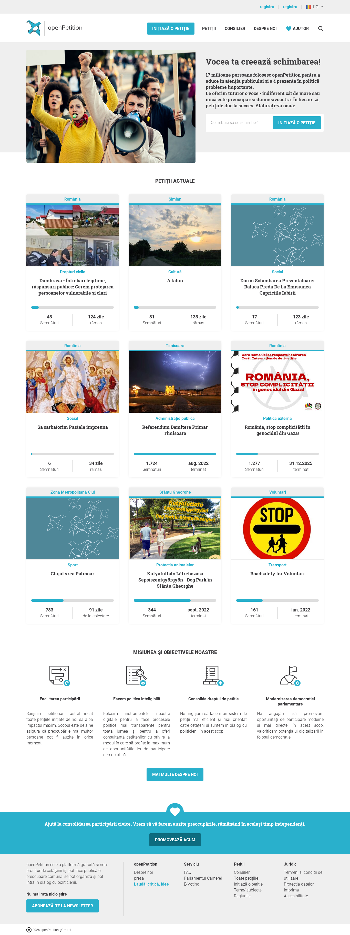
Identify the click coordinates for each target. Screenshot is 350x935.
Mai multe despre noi (175, 774)
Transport (277, 565)
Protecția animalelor (175, 565)
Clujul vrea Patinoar (72, 573)
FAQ (187, 872)
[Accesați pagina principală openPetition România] (55, 27)
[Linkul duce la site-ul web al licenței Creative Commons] (29, 929)
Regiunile (242, 896)
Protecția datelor (299, 884)
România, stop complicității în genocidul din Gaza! (277, 430)
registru (267, 6)
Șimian (175, 199)
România (72, 199)
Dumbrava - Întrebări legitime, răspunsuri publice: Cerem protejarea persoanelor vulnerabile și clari (73, 286)
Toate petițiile (246, 878)
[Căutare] (320, 29)
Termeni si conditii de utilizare (303, 875)
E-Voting (191, 884)
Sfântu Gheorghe (175, 492)
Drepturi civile (72, 271)
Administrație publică (175, 418)
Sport (73, 565)
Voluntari (277, 492)
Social (277, 271)
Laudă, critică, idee (151, 884)
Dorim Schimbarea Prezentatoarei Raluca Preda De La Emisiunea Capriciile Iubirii (277, 286)
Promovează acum (175, 839)
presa (139, 878)
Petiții (209, 28)
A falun (175, 280)
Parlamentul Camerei (203, 878)
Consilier (235, 28)
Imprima (291, 890)
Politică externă (277, 418)
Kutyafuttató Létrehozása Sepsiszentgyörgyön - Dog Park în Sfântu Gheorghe (175, 579)
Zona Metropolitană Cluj (72, 492)
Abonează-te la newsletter (62, 905)
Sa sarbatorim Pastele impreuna (72, 427)
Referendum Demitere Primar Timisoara (175, 430)
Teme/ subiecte (248, 890)
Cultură (175, 271)
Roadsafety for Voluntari (277, 573)
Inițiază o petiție (170, 28)
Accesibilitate (296, 896)
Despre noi (265, 28)
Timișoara (175, 345)
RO (314, 6)
